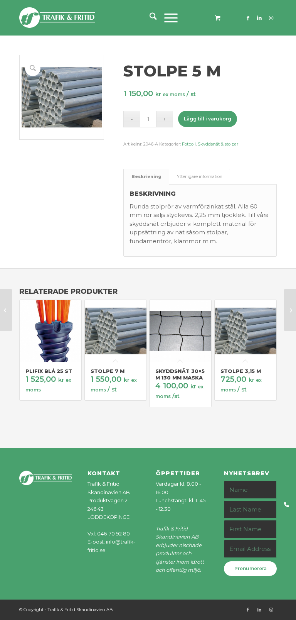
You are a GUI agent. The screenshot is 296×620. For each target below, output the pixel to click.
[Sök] (149, 17)
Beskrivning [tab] (146, 176)
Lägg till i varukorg (207, 119)
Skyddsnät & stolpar (218, 144)
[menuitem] (149, 17)
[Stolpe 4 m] (6, 310)
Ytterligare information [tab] (199, 176)
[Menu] (167, 17)
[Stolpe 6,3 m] (290, 310)
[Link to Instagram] (271, 18)
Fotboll (189, 144)
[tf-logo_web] (57, 17)
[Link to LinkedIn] (259, 18)
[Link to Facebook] (248, 18)
